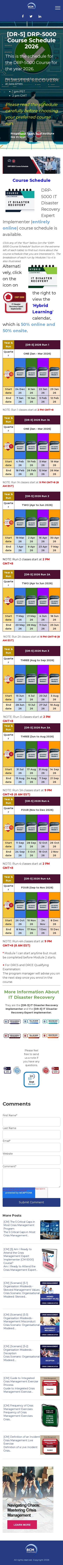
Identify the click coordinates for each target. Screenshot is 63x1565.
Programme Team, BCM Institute (32, 133)
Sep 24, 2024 (18, 137)
